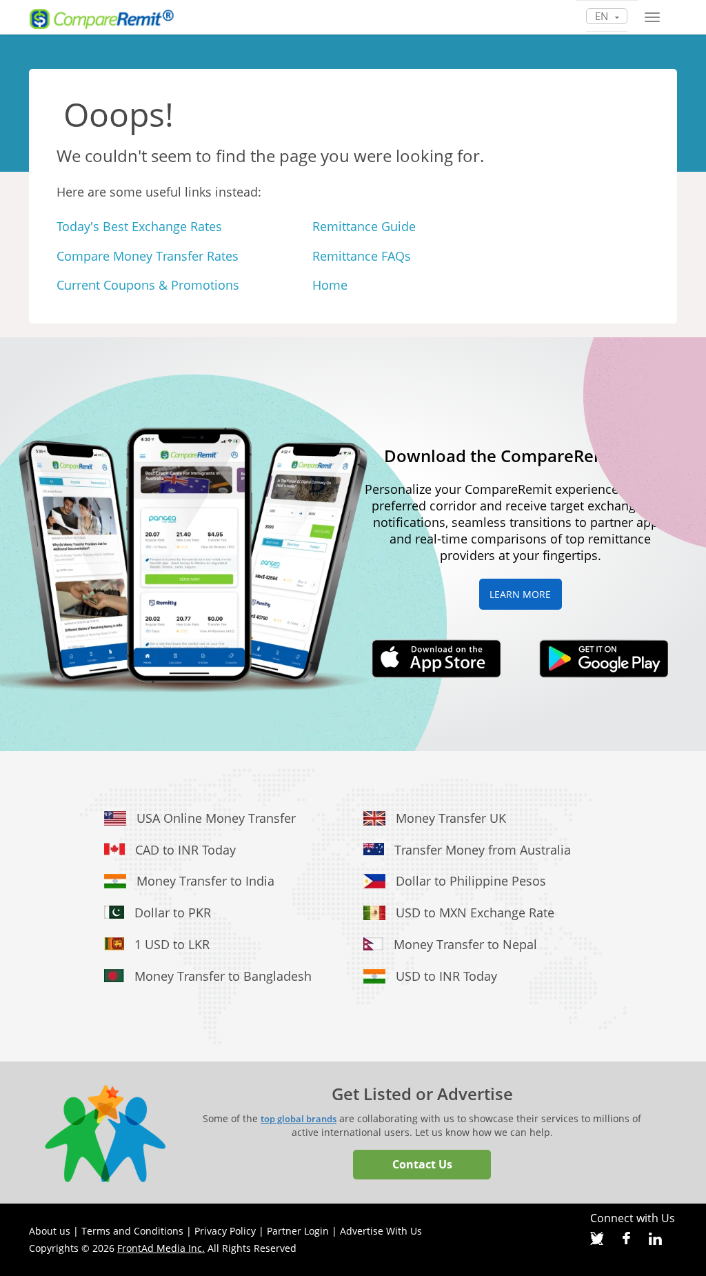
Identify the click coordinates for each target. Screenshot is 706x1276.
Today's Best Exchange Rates (139, 226)
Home (329, 285)
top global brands (298, 1119)
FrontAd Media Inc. (161, 1248)
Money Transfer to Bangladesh (223, 976)
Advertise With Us (381, 1230)
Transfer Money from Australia (482, 849)
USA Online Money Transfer (216, 818)
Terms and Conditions (132, 1230)
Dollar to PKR (172, 912)
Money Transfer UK (451, 818)
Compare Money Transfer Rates (148, 256)
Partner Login (298, 1230)
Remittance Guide (364, 226)
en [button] (603, 16)
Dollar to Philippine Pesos (471, 881)
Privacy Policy (225, 1230)
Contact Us (422, 1164)
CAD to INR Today (185, 849)
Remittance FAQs (361, 256)
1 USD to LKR (172, 944)
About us (49, 1230)
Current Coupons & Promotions (148, 285)
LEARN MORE (520, 594)
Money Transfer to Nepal (465, 944)
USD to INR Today (446, 976)
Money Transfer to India (205, 881)
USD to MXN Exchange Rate (475, 912)
